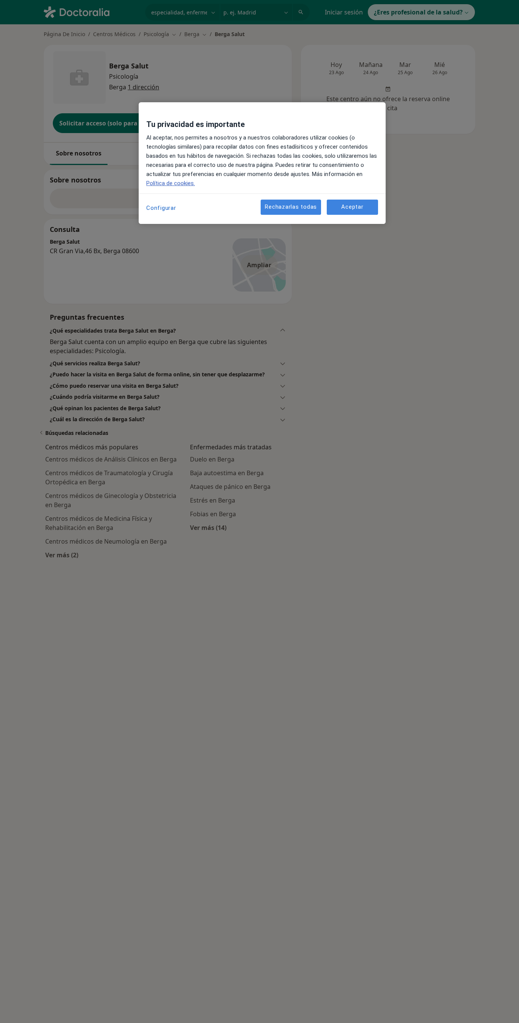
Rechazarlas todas (291, 207)
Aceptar (352, 207)
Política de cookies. (170, 183)
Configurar (161, 208)
